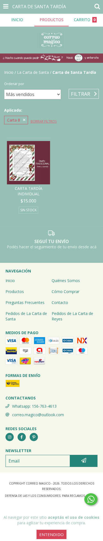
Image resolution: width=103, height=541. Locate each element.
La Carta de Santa (33, 72)
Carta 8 (13, 120)
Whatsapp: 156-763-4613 (34, 406)
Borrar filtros (43, 121)
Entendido (51, 534)
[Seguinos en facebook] (22, 437)
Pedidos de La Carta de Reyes (72, 316)
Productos (14, 291)
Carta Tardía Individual (28, 191)
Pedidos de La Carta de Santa (26, 316)
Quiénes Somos (66, 280)
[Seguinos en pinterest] (34, 437)
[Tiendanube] (51, 478)
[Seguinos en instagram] (9, 437)
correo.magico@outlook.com (38, 414)
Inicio (8, 72)
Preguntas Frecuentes (24, 302)
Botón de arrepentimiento (52, 507)
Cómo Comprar (65, 291)
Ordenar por (14, 83)
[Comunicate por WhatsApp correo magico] (91, 499)
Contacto (60, 302)
